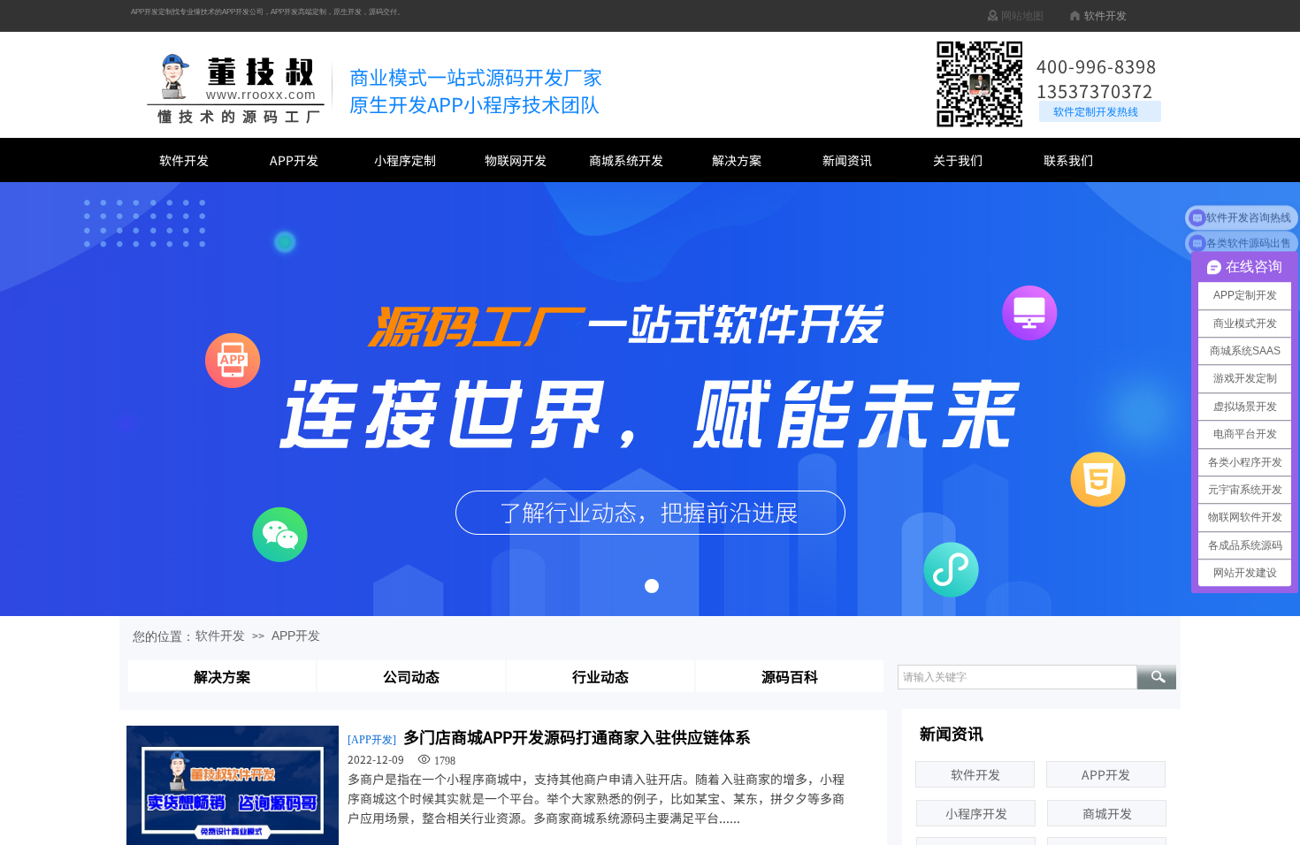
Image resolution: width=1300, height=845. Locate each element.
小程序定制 (405, 160)
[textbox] (1017, 677)
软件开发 (184, 160)
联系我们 (1068, 160)
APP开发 (294, 160)
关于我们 (958, 160)
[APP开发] (372, 740)
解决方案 (736, 160)
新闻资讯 (847, 160)
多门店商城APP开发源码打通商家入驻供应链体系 (577, 737)
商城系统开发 (626, 160)
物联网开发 (516, 160)
